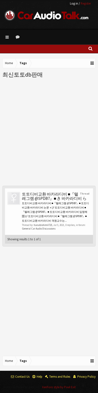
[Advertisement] (49, 130)
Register (86, 3)
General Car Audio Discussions (38, 228)
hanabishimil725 (43, 225)
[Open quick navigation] (92, 63)
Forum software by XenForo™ (23, 387)
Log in (74, 3)
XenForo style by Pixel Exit (59, 387)
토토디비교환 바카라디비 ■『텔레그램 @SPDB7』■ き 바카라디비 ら (54, 196)
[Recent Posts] (18, 37)
